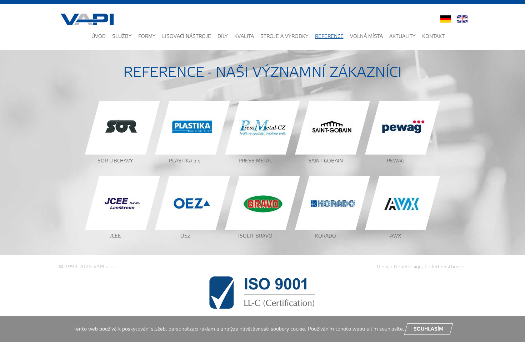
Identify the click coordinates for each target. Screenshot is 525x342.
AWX (395, 236)
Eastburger (453, 267)
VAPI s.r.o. (105, 267)
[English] (462, 19)
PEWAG (395, 161)
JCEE (115, 236)
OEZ (185, 236)
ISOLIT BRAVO (255, 236)
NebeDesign (408, 267)
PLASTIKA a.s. (185, 161)
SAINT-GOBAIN (325, 161)
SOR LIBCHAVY (115, 161)
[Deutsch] (445, 19)
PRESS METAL (255, 161)
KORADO (325, 236)
